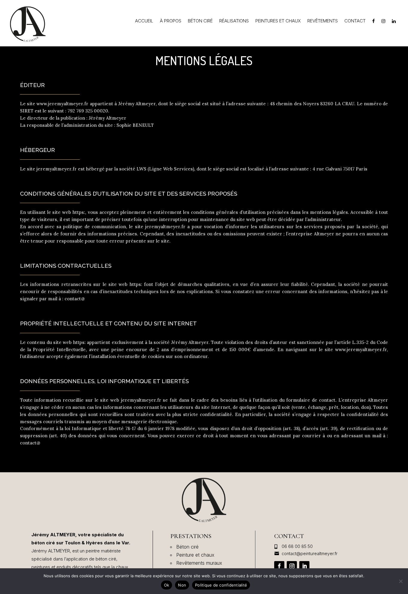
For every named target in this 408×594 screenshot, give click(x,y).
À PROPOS (170, 21)
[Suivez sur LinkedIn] (304, 566)
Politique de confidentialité (221, 585)
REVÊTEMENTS (322, 21)
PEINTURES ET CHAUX (278, 21)
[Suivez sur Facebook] (279, 566)
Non (182, 585)
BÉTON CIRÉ (200, 21)
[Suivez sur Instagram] (292, 566)
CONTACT (355, 21)
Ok (166, 585)
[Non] (401, 581)
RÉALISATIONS (234, 21)
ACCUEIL (144, 21)
